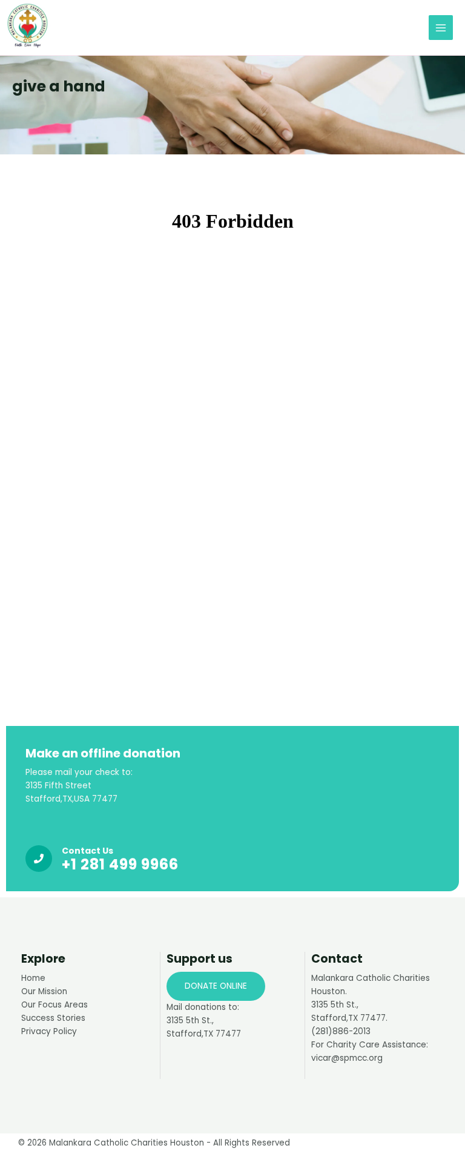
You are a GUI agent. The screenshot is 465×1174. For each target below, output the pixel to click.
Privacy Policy (49, 1031)
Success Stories (53, 1018)
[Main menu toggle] (441, 27)
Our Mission (44, 991)
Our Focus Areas (54, 1005)
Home (33, 978)
